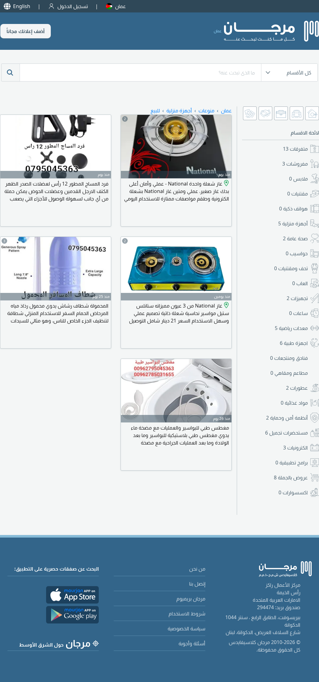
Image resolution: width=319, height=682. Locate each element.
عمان (120, 6)
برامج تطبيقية (291, 462)
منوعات (206, 110)
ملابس (298, 178)
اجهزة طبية (294, 343)
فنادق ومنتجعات (289, 358)
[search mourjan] (11, 72)
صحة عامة (295, 238)
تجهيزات (297, 298)
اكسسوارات (293, 492)
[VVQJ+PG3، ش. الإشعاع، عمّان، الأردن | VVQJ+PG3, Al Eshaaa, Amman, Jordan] (225, 183)
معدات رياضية (291, 328)
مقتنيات (297, 193)
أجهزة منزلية (293, 223)
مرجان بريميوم (190, 598)
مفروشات (295, 163)
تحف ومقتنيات (291, 268)
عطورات (297, 387)
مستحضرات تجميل (286, 432)
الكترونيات (295, 447)
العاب (300, 283)
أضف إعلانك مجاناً (26, 31)
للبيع (155, 110)
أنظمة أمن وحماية (287, 417)
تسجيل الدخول (72, 6)
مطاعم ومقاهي (289, 372)
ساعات (298, 313)
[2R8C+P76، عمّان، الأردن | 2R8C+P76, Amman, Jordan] (225, 305)
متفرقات (295, 148)
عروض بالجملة (291, 477)
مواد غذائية (294, 402)
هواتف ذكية (293, 208)
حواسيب (297, 253)
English (21, 6)
